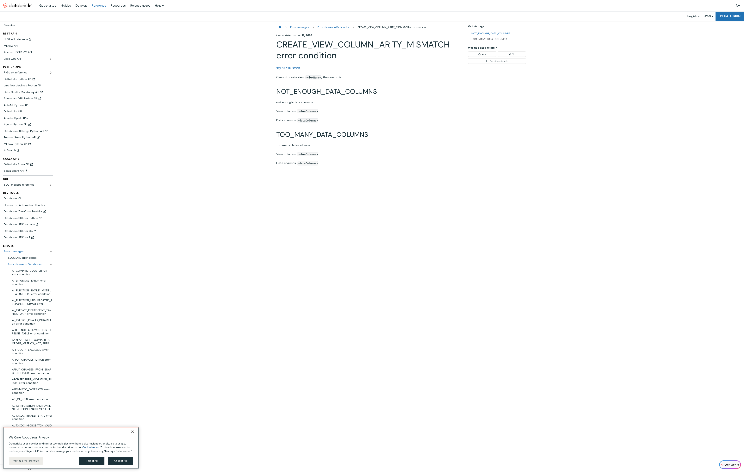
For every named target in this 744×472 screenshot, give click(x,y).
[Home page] (280, 27)
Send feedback (499, 61)
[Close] (132, 431)
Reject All (91, 461)
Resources (118, 5)
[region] (71, 448)
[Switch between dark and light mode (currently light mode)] (738, 6)
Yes (484, 54)
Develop (81, 5)
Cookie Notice (90, 447)
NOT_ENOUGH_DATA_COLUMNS (491, 33)
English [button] (692, 16)
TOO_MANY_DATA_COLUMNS (489, 39)
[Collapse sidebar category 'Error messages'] (51, 251)
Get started (47, 5)
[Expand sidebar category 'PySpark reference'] (51, 73)
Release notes (140, 5)
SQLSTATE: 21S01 (288, 68)
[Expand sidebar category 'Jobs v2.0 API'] (51, 59)
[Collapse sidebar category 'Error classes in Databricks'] (51, 264)
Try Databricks (729, 16)
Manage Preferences (26, 460)
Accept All (120, 461)
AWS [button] (707, 16)
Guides (66, 5)
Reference (99, 5)
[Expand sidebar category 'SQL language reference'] (51, 185)
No (513, 54)
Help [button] (158, 5)
